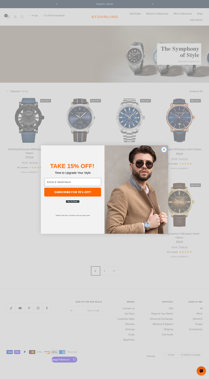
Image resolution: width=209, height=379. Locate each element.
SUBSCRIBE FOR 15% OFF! (72, 192)
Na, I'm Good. (73, 201)
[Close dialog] (164, 149)
